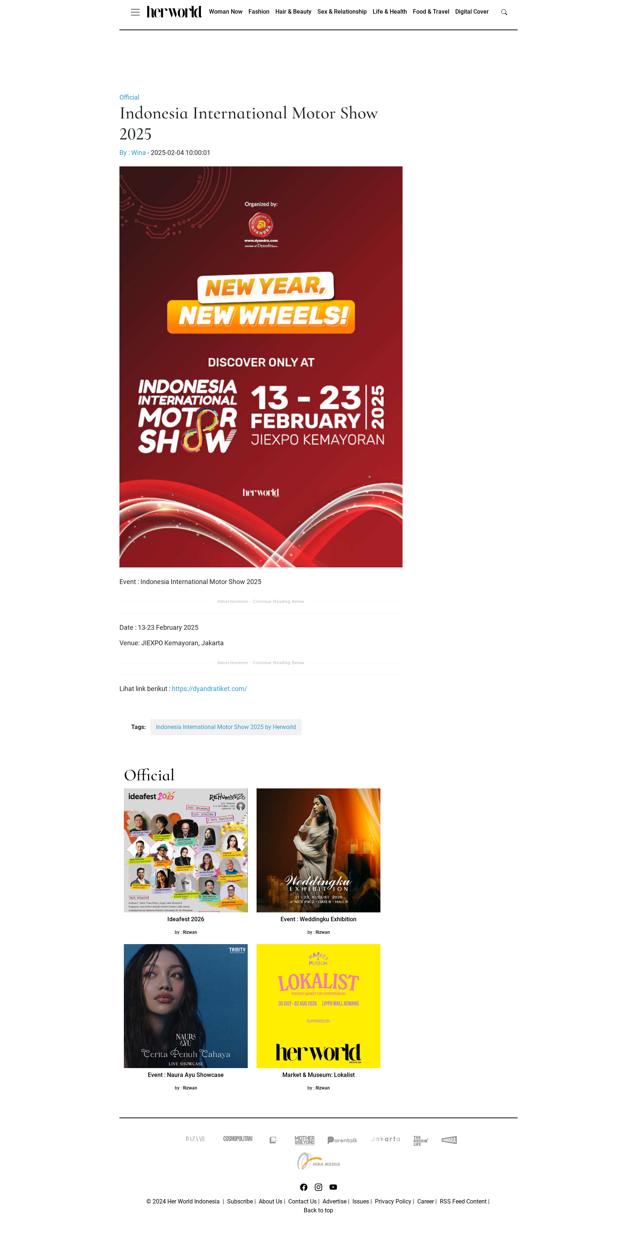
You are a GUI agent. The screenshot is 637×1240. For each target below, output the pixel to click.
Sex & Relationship (342, 11)
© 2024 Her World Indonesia (183, 1201)
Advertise (335, 1201)
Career (425, 1201)
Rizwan (190, 932)
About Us (270, 1201)
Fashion (258, 11)
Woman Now (226, 11)
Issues (360, 1201)
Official (129, 97)
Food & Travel (431, 11)
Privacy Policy (393, 1201)
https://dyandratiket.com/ (209, 688)
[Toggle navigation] (135, 12)
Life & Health (390, 11)
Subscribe (240, 1201)
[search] (504, 11)
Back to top (318, 1210)
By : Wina (132, 152)
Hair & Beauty (293, 11)
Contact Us (302, 1201)
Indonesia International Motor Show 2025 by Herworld (226, 726)
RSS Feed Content (463, 1201)
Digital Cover (472, 11)
